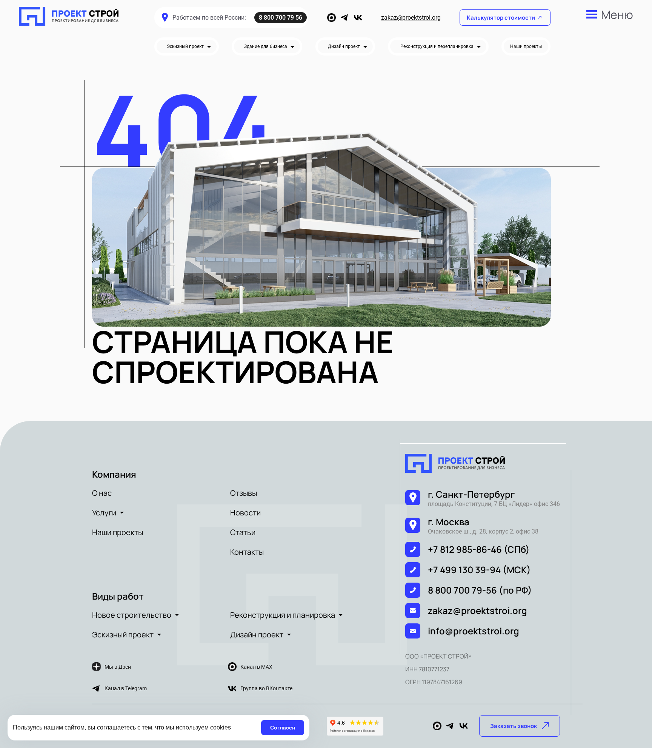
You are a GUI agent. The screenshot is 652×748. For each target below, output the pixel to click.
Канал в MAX (256, 667)
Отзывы (243, 493)
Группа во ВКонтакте (266, 688)
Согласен (282, 728)
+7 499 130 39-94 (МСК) (479, 569)
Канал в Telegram (126, 688)
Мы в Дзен (118, 667)
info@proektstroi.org (473, 631)
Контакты (247, 552)
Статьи (242, 532)
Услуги (104, 512)
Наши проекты (117, 532)
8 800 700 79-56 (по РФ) (480, 590)
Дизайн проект (256, 634)
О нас (102, 493)
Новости (245, 512)
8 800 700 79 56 (280, 17)
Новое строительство (131, 615)
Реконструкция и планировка (282, 615)
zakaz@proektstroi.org (411, 17)
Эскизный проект (123, 634)
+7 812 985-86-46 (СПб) (479, 549)
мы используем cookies (198, 727)
